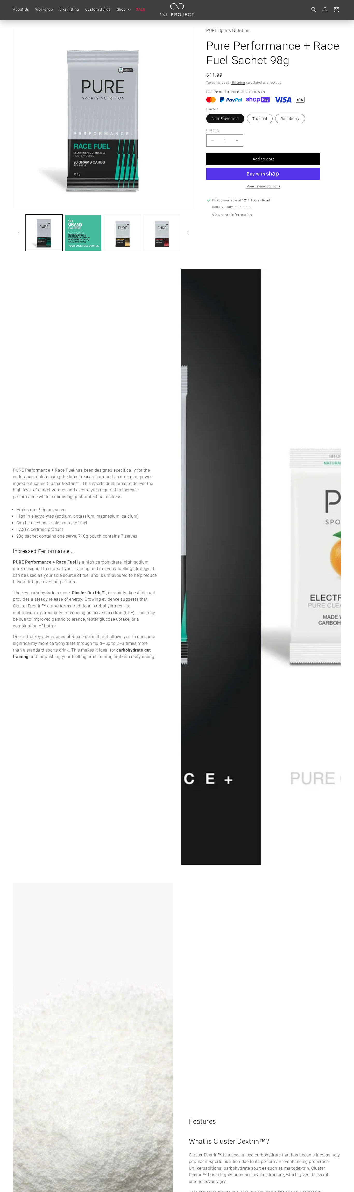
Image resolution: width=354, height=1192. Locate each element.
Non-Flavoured (225, 119)
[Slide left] (18, 232)
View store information (232, 215)
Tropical (259, 119)
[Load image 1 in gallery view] (44, 232)
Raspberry (290, 119)
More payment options (263, 186)
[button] (123, 9)
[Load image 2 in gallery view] (83, 232)
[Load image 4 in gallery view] (162, 232)
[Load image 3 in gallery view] (122, 232)
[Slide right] (187, 232)
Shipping (238, 82)
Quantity (212, 130)
